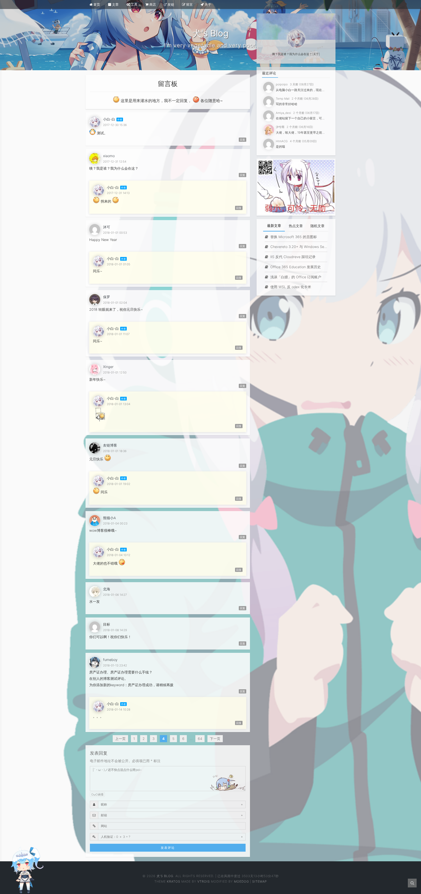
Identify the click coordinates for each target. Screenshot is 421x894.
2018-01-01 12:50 (115, 372)
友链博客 (110, 445)
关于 (207, 4)
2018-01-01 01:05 (118, 264)
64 (200, 738)
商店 (152, 4)
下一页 (215, 738)
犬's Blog (165, 876)
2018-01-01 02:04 (115, 302)
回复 (242, 139)
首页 (96, 4)
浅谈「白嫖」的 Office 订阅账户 (295, 277)
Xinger (108, 366)
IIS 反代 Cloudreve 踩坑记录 (292, 257)
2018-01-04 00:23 (115, 523)
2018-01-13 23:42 (115, 665)
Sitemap (259, 881)
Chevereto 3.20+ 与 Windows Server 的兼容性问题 (298, 246)
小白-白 (109, 119)
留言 (189, 4)
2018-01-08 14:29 (115, 630)
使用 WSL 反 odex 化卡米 (290, 287)
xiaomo (109, 156)
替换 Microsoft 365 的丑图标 (293, 237)
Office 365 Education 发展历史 (295, 267)
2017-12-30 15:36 (115, 125)
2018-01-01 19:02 (118, 484)
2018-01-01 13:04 (118, 404)
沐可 (106, 227)
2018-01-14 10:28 (118, 709)
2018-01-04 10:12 (118, 555)
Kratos (173, 881)
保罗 (106, 297)
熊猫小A (109, 518)
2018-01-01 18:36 (115, 451)
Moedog (241, 881)
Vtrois (203, 881)
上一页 (120, 738)
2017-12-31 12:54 (114, 161)
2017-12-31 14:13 (118, 193)
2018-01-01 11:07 (118, 334)
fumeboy (110, 659)
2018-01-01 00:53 (115, 232)
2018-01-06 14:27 (115, 594)
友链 (170, 4)
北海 (106, 589)
